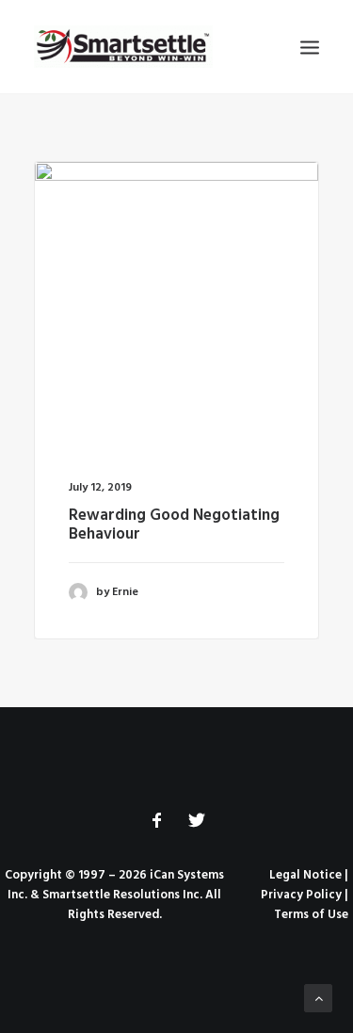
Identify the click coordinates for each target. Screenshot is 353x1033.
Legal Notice (305, 875)
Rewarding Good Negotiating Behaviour (174, 525)
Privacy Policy (301, 895)
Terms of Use (311, 915)
